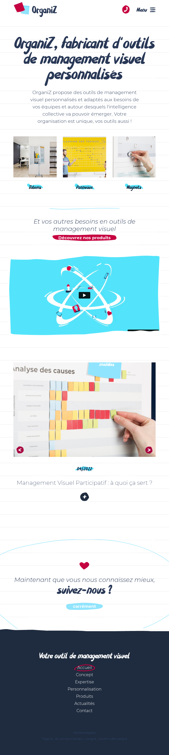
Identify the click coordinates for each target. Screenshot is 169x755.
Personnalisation (84, 689)
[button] (20, 450)
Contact (84, 710)
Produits (84, 696)
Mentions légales (84, 732)
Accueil (84, 667)
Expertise (84, 681)
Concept (84, 674)
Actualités (84, 703)
